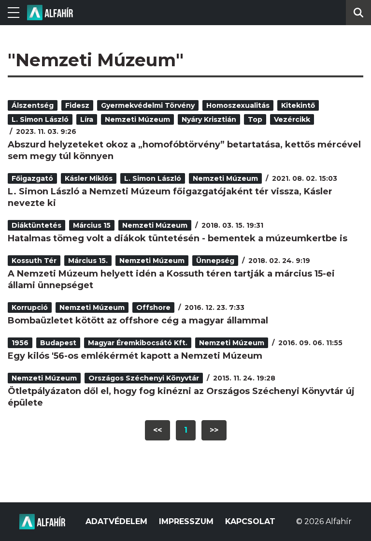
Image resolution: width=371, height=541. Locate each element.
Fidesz (77, 105)
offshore (153, 307)
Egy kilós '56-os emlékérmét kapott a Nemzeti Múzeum (135, 356)
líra (86, 119)
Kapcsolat (250, 521)
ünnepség (215, 260)
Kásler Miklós (89, 178)
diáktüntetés (36, 225)
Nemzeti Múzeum (137, 119)
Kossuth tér (34, 260)
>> (214, 430)
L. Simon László (40, 119)
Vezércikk (292, 119)
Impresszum (186, 521)
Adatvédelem (116, 521)
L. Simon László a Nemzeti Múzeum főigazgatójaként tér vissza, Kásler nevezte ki (170, 197)
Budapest (58, 342)
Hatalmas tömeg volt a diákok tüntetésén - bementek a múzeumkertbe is (177, 238)
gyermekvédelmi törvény (148, 105)
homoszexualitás (238, 105)
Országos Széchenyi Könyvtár (143, 378)
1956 (20, 342)
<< (157, 430)
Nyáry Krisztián (209, 119)
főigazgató (32, 178)
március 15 (92, 225)
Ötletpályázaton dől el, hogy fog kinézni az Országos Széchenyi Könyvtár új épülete (181, 397)
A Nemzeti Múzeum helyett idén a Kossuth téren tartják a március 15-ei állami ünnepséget (171, 279)
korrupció (30, 307)
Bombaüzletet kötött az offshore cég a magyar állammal (138, 320)
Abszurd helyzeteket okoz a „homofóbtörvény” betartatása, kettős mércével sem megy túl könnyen (184, 150)
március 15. (88, 260)
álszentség (33, 105)
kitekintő (298, 105)
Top (255, 119)
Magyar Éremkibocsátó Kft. (137, 342)
